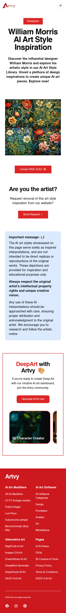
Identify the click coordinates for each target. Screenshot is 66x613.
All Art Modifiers (14, 494)
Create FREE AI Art (33, 169)
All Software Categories (42, 496)
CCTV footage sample (17, 500)
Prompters (41, 511)
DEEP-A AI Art (13, 578)
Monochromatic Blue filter (17, 528)
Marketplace (43, 530)
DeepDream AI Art (15, 572)
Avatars (40, 517)
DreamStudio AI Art (16, 559)
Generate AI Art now (33, 399)
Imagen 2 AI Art (13, 553)
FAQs (39, 553)
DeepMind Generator (17, 566)
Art (37, 524)
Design (40, 504)
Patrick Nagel (13, 507)
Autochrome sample (16, 520)
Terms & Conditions (47, 572)
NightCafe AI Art (14, 546)
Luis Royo (11, 513)
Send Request (33, 214)
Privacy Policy (44, 566)
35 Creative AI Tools (47, 559)
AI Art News (42, 546)
